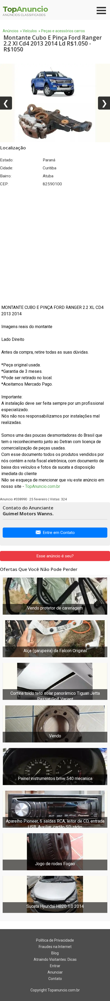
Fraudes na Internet (55, 947)
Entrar (55, 966)
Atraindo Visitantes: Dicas (55, 959)
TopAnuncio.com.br (42, 486)
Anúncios (10, 31)
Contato (55, 979)
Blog (55, 953)
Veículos (30, 31)
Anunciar (55, 972)
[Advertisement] (55, 245)
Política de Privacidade (55, 940)
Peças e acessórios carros (63, 31)
